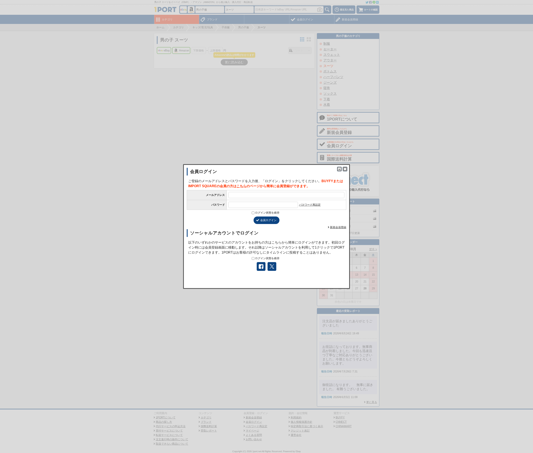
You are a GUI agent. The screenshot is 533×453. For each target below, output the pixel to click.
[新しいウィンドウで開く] (339, 169)
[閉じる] (345, 169)
